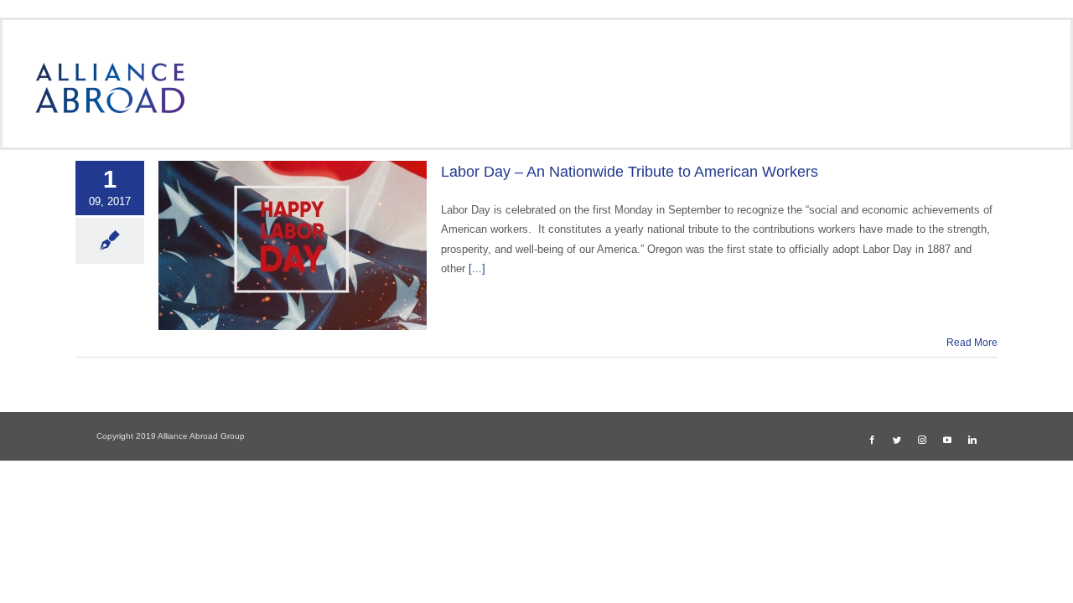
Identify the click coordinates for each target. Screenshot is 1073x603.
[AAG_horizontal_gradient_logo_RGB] (109, 68)
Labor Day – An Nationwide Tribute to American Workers (629, 171)
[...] (477, 268)
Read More (972, 342)
